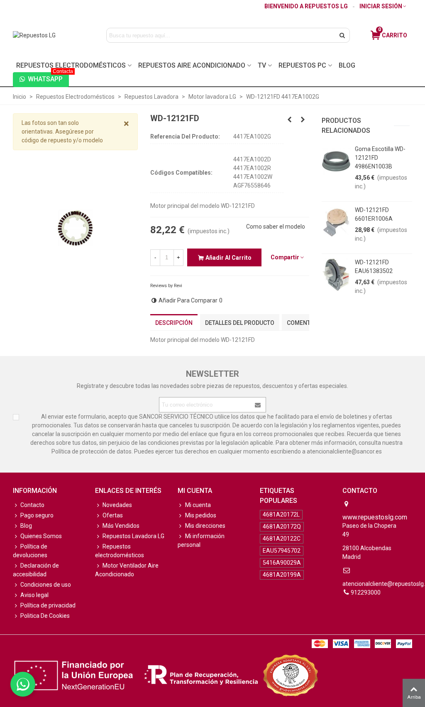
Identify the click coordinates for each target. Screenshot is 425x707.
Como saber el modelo (275, 226)
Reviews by (166, 285)
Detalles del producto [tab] (239, 322)
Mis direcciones (205, 525)
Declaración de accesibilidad (36, 570)
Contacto (32, 505)
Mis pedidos (200, 515)
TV (262, 65)
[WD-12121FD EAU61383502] (336, 274)
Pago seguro (37, 515)
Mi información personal (201, 540)
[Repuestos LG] (51, 35)
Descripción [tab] (174, 322)
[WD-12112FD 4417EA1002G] (289, 119)
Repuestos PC (302, 65)
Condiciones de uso (45, 584)
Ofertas (113, 515)
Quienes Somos (41, 536)
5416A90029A (282, 562)
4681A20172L (281, 514)
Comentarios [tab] (307, 322)
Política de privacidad (48, 605)
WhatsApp (48, 77)
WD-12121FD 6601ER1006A (374, 214)
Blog (347, 65)
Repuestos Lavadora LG (133, 536)
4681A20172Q (282, 526)
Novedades (117, 505)
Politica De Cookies (45, 615)
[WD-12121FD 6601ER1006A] (336, 222)
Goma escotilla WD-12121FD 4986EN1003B (380, 158)
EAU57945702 (281, 550)
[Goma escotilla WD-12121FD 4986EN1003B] (336, 161)
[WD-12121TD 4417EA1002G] (303, 119)
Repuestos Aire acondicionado (191, 65)
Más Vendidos (121, 525)
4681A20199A (282, 574)
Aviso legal (34, 595)
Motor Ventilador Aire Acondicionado (127, 570)
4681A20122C (281, 538)
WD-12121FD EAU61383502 (374, 266)
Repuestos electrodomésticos (119, 550)
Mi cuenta (198, 505)
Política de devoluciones (30, 550)
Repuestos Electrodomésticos (71, 65)
